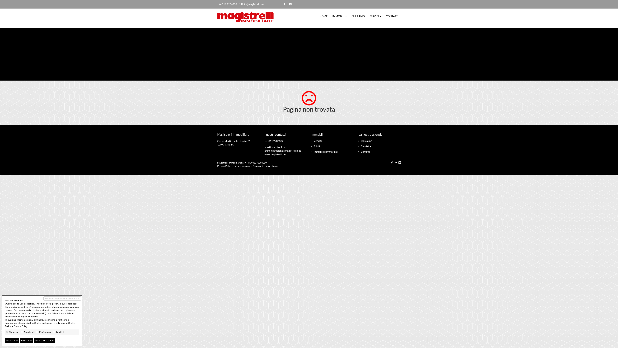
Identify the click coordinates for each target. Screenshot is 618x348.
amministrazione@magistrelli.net (282, 150)
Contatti (392, 16)
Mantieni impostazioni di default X (62, 298)
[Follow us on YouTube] (396, 162)
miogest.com (271, 165)
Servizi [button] (374, 16)
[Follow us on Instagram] (399, 162)
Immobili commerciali (326, 151)
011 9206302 (229, 4)
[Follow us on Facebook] (392, 162)
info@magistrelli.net (253, 4)
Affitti (317, 146)
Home (324, 16)
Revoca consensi (242, 165)
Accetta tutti (12, 340)
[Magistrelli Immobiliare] (245, 16)
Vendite (318, 141)
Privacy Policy (224, 165)
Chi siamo (358, 16)
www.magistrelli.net (275, 154)
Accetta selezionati (44, 340)
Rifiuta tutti (26, 340)
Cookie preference (43, 323)
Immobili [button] (338, 16)
